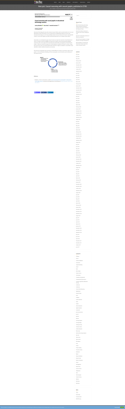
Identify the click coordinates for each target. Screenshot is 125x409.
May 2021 (77, 173)
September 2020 (79, 190)
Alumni (77, 258)
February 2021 (78, 180)
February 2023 (78, 131)
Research (68, 2)
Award (77, 266)
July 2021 (77, 169)
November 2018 (79, 230)
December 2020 (78, 184)
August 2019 (78, 215)
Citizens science (78, 273)
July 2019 (77, 217)
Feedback (77, 297)
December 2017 (78, 240)
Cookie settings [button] (117, 407)
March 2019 (78, 224)
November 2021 (79, 161)
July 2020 (77, 194)
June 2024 (77, 98)
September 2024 (79, 94)
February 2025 (78, 83)
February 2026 (78, 60)
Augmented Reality (79, 264)
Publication (78, 351)
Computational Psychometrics (81, 279)
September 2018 (79, 232)
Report (77, 353)
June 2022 (77, 146)
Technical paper (78, 374)
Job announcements (79, 312)
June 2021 (77, 171)
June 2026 (77, 56)
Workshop (77, 381)
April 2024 (78, 102)
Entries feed (78, 394)
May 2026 (77, 58)
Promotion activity (79, 349)
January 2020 (78, 207)
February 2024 (78, 106)
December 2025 (78, 64)
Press (77, 343)
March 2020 (78, 203)
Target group (78, 370)
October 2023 (78, 115)
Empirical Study (78, 293)
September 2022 (79, 140)
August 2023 (78, 119)
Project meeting (78, 347)
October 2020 (78, 188)
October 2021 (78, 163)
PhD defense (78, 341)
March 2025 (78, 81)
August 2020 (78, 192)
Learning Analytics (79, 320)
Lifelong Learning (79, 324)
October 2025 (78, 69)
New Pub (77, 335)
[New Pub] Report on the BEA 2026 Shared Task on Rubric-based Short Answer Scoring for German (82, 44)
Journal (77, 314)
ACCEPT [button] (122, 407)
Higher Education (79, 307)
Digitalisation (78, 291)
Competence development (80, 277)
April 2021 (78, 175)
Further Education (79, 299)
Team (63, 2)
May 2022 (77, 148)
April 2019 (78, 221)
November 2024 (79, 90)
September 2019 (79, 213)
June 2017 (77, 247)
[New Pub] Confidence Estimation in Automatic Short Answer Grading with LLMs (82, 32)
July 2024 (77, 96)
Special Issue (78, 366)
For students (75, 2)
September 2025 (79, 71)
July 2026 (77, 54)
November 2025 (79, 67)
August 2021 (78, 167)
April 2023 (78, 127)
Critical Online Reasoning (80, 289)
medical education (79, 328)
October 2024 (78, 92)
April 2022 (78, 150)
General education (79, 305)
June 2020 (77, 196)
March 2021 (78, 177)
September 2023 (79, 117)
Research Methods (79, 356)
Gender (77, 303)
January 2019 (78, 226)
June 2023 (77, 123)
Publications (82, 2)
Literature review (79, 326)
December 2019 (78, 209)
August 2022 (78, 142)
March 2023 (78, 129)
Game (77, 301)
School (77, 362)
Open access (78, 337)
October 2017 (78, 244)
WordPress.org (78, 398)
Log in (77, 392)
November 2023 (79, 113)
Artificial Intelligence (79, 260)
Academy (77, 256)
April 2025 (78, 79)
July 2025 (77, 73)
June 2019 (77, 219)
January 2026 (78, 62)
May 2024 (77, 100)
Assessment (78, 262)
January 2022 (78, 157)
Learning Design (78, 322)
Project (77, 345)
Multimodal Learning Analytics (81, 333)
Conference (78, 284)
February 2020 (78, 205)
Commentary (78, 275)
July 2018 (77, 234)
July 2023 (77, 121)
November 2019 (79, 211)
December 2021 (78, 159)
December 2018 (78, 228)
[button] (37, 92)
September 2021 (79, 165)
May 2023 (77, 125)
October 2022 (78, 138)
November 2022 (79, 136)
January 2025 (78, 85)
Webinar (77, 379)
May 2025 (77, 77)
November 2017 (79, 242)
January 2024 (78, 108)
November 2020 (79, 186)
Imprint (88, 2)
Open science (78, 339)
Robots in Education (79, 360)
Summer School (78, 368)
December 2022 (78, 134)
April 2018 (78, 238)
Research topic (78, 358)
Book (77, 268)
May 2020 (77, 198)
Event (77, 295)
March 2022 (78, 152)
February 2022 (78, 154)
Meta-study (78, 330)
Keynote (77, 316)
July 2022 (77, 144)
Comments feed (78, 396)
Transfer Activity (78, 376)
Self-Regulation (78, 364)
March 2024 (78, 104)
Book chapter (78, 271)
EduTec (55, 2)
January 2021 (78, 182)
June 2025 (77, 75)
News (60, 2)
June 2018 (77, 236)
